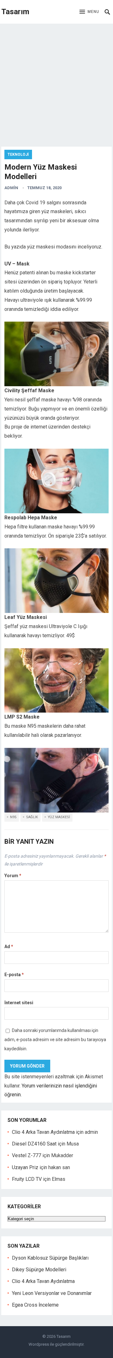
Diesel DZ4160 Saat (34, 1144)
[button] (89, 12)
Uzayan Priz (25, 1167)
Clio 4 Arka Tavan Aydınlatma (43, 1132)
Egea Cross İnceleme (35, 1305)
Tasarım (15, 11)
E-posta (14, 974)
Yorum (12, 875)
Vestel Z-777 (26, 1155)
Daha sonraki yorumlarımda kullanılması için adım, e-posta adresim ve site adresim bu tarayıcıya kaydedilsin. (55, 1039)
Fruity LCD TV (27, 1179)
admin (11, 187)
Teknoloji (18, 154)
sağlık (32, 817)
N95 (13, 817)
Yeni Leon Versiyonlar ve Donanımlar (52, 1293)
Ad (8, 946)
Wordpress (39, 1344)
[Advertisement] (56, 83)
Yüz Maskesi (59, 817)
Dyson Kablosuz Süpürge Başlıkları (50, 1258)
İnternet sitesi (18, 1002)
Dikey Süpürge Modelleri (39, 1270)
